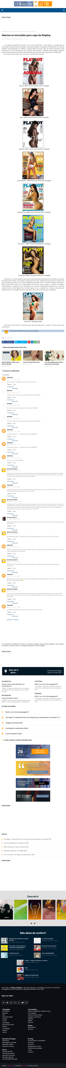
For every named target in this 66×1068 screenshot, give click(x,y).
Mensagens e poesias (49, 916)
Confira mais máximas (38, 772)
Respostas (11, 387)
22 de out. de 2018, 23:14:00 (14, 591)
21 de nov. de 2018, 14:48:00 (14, 607)
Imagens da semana (34, 1017)
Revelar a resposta (42, 796)
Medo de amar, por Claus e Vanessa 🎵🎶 (16, 847)
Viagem (4, 1030)
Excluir (14, 384)
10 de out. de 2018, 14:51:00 (14, 561)
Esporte (20, 917)
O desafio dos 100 (14, 953)
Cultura (6, 917)
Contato (30, 1052)
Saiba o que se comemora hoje (40, 751)
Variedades (11, 31)
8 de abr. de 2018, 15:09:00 (14, 534)
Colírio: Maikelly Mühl (48, 953)
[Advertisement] (33, 659)
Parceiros (31, 1044)
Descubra (42, 783)
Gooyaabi (24, 1065)
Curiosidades (32, 1013)
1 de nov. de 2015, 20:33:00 (14, 418)
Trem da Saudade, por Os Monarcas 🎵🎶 (16, 843)
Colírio (4, 1021)
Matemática (31, 1027)
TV (5, 337)
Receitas (5, 1013)
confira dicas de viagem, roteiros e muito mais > (54, 672)
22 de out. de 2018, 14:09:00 (14, 576)
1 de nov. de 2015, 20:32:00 (14, 405)
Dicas (35, 917)
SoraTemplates (10, 1065)
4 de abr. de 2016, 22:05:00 (14, 470)
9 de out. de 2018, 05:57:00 (14, 547)
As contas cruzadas (47, 938)
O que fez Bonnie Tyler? (10, 698)
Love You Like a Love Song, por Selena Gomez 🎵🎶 (19, 854)
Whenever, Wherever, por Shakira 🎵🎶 (15, 851)
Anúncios (31, 1042)
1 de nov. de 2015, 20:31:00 (14, 392)
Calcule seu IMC (7, 1051)
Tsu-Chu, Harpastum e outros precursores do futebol (54, 363)
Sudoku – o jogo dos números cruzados (36, 960)
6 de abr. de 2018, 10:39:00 (14, 519)
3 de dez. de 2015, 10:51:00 (14, 444)
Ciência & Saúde (7, 1017)
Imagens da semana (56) (14, 723)
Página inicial (5, 31)
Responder (9, 384)
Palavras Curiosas (8, 1046)
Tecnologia (6, 1028)
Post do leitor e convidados (36, 1040)
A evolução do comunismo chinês (17, 728)
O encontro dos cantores (49, 946)
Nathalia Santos (12, 517)
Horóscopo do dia (8, 1024)
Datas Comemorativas (35, 1015)
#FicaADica (5, 1011)
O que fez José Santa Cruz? (31, 362)
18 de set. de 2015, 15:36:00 (14, 379)
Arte (3, 1015)
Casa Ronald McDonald (9, 1059)
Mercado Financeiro (8, 1055)
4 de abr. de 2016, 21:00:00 (14, 457)
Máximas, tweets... (8, 1044)
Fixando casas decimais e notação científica (18, 939)
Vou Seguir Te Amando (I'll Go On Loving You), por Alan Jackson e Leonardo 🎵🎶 (33, 717)
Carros (4, 1032)
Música (4, 1026)
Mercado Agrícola (8, 1057)
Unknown (10, 377)
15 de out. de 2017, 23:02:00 (14, 501)
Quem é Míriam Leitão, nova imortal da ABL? (10, 363)
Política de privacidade (35, 1048)
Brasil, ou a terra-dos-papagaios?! (46, 684)
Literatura (5, 1040)
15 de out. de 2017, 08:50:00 (14, 487)
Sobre (26, 968)
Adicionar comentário (13, 619)
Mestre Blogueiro (7, 39)
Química (30, 1029)
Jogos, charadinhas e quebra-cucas (39, 1011)
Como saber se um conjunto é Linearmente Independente (17, 946)
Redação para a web (34, 1046)
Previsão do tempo (8, 1053)
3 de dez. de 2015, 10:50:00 (14, 431)
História (30, 1019)
